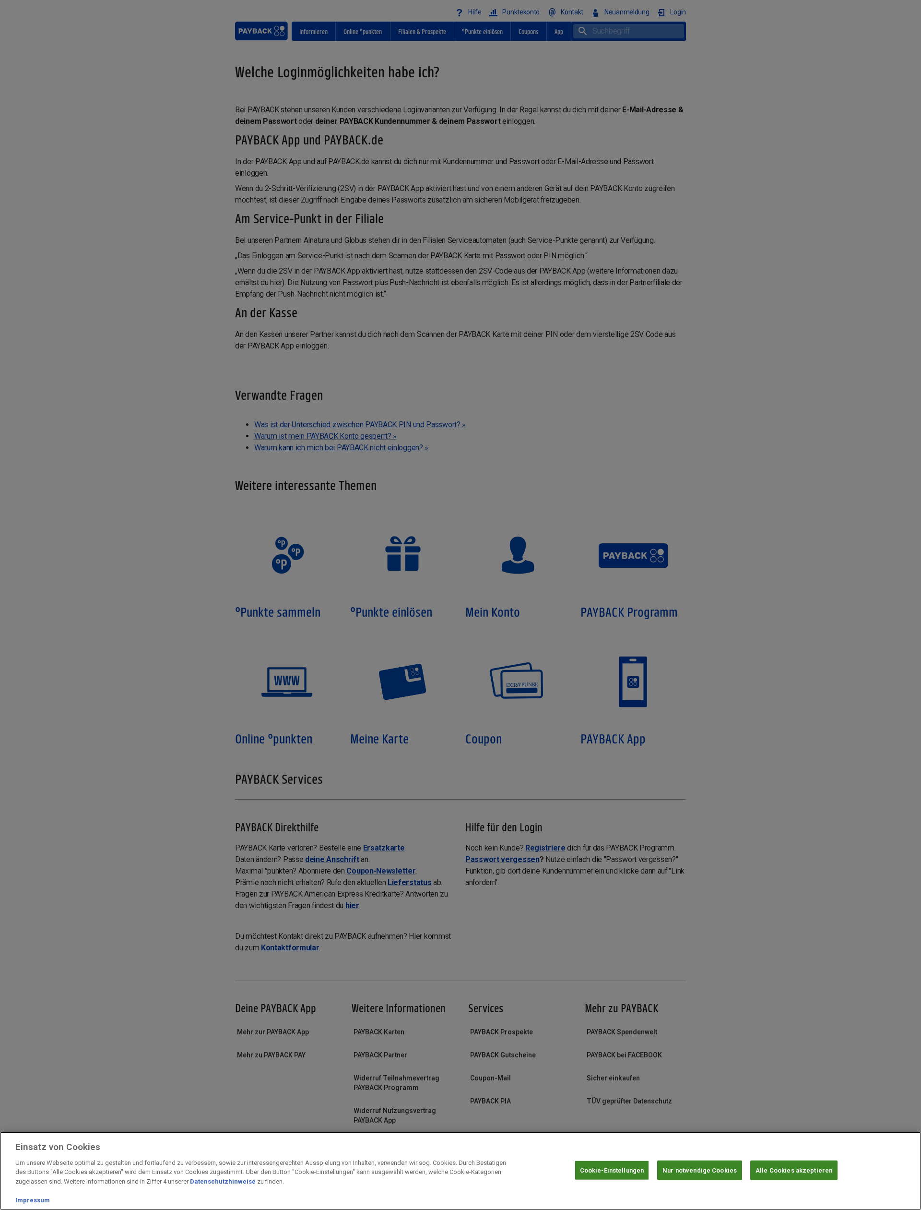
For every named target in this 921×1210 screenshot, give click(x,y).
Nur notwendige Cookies (699, 1170)
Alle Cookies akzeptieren (794, 1170)
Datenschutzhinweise (223, 1181)
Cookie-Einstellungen (612, 1170)
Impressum (32, 1200)
